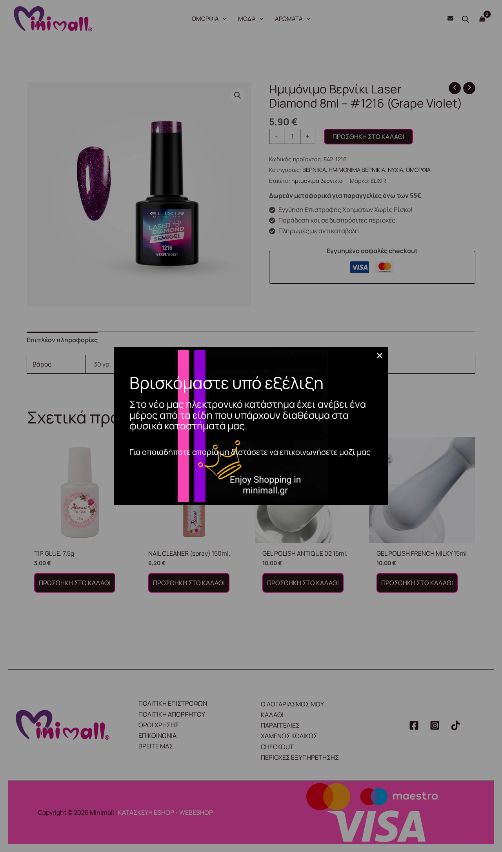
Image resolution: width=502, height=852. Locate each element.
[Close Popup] (379, 356)
